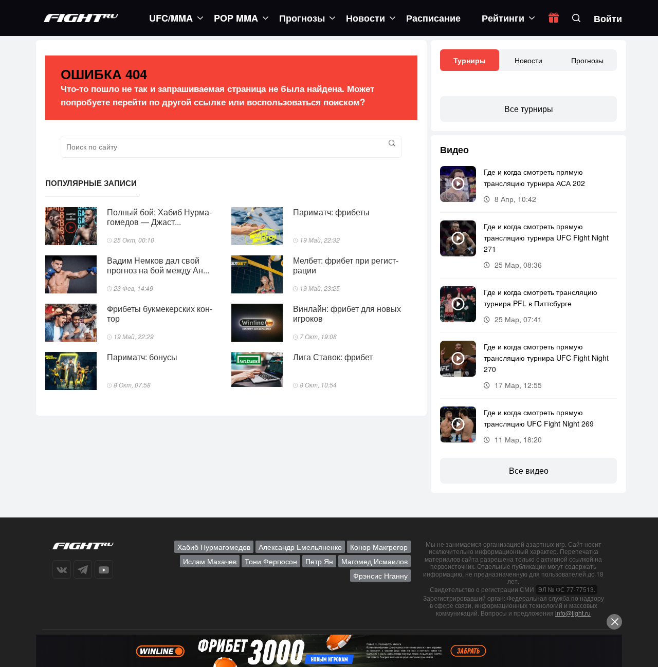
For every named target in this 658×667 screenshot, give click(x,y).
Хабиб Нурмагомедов (213, 547)
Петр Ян (319, 561)
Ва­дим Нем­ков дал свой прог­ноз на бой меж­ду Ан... (158, 265)
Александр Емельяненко (300, 547)
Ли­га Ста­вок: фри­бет (333, 357)
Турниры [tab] (469, 60)
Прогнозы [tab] (587, 60)
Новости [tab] (528, 60)
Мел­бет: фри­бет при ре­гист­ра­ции (345, 265)
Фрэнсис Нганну (380, 575)
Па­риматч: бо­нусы (142, 357)
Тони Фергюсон (271, 561)
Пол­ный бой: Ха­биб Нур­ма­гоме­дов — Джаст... (159, 217)
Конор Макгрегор (379, 547)
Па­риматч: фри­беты (331, 212)
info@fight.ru (573, 612)
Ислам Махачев (209, 561)
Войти (608, 18)
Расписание (433, 18)
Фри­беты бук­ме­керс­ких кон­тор (159, 313)
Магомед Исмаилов (374, 561)
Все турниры (528, 109)
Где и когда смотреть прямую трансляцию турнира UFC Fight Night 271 (546, 237)
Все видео (529, 470)
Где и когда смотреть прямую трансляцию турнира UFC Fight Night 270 (546, 357)
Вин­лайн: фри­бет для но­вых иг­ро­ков (347, 313)
